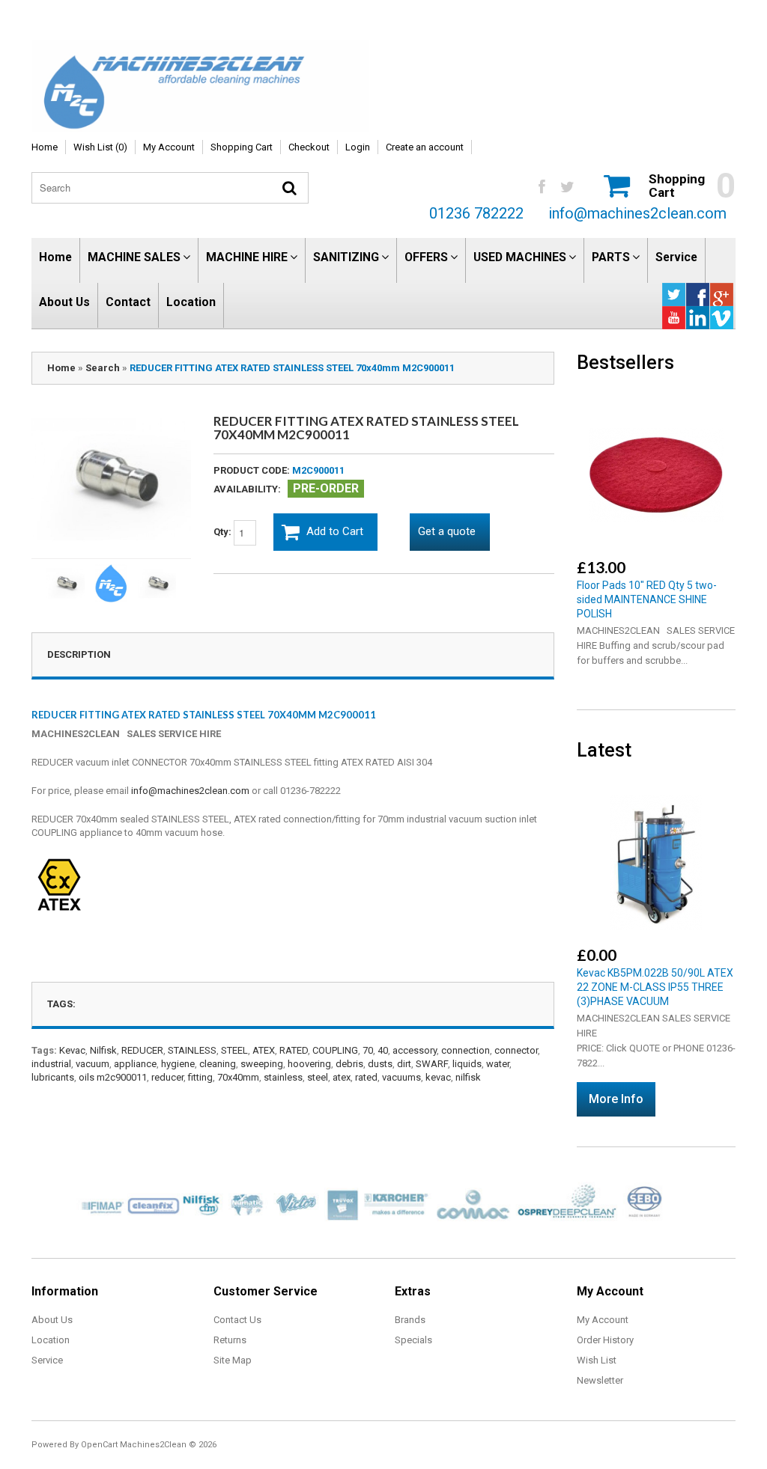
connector (516, 1050)
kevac (438, 1077)
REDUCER (142, 1050)
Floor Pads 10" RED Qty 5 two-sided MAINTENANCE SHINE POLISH (647, 599)
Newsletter (600, 1380)
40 (383, 1050)
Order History (605, 1340)
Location (191, 302)
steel (317, 1077)
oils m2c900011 (113, 1077)
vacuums (401, 1077)
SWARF (432, 1063)
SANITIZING (346, 257)
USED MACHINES (519, 257)
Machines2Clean (153, 1445)
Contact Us (237, 1319)
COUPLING (335, 1050)
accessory (414, 1050)
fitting (200, 1077)
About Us (64, 302)
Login (357, 147)
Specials (413, 1340)
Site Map (232, 1360)
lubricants (52, 1077)
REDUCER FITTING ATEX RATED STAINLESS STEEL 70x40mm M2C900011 (292, 367)
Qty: (223, 531)
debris (349, 1063)
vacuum (92, 1063)
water (497, 1063)
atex (342, 1077)
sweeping (261, 1063)
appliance (135, 1063)
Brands (410, 1319)
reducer (167, 1077)
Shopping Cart (241, 147)
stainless (283, 1077)
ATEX (263, 1050)
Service (676, 257)
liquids (467, 1063)
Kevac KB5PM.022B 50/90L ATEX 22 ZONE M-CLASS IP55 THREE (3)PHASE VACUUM (655, 987)
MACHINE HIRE (247, 257)
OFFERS (426, 257)
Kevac (72, 1050)
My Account (169, 147)
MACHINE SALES (134, 257)
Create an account (425, 147)
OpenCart (99, 1445)
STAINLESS (192, 1050)
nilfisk (468, 1077)
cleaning (217, 1063)
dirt (404, 1063)
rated (366, 1077)
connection (465, 1050)
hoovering (309, 1063)
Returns (229, 1340)
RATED (293, 1050)
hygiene (178, 1063)
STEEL (234, 1050)
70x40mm (238, 1077)
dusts (380, 1063)
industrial (51, 1063)
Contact (128, 302)
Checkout (309, 147)
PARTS (611, 257)
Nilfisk (103, 1050)
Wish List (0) (100, 147)
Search (102, 367)
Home (44, 147)
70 (368, 1050)
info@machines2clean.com (637, 213)
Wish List (596, 1360)
